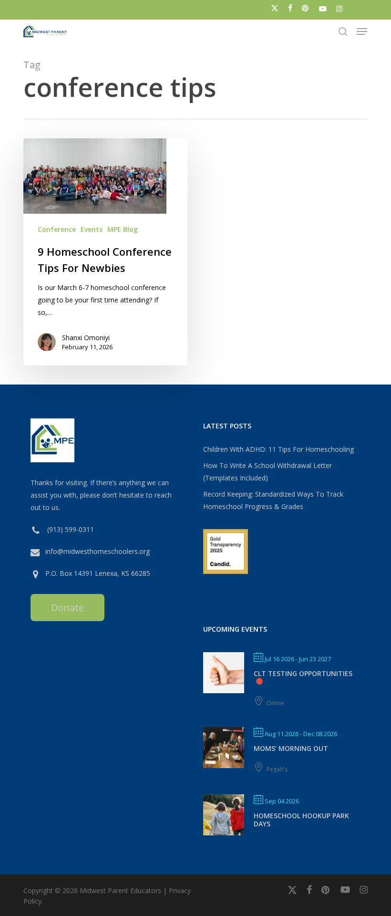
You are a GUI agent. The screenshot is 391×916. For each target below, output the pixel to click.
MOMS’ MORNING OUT (291, 748)
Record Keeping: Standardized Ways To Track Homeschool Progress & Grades (273, 500)
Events (92, 229)
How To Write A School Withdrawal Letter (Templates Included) (267, 471)
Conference (57, 229)
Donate (67, 607)
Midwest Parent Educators (120, 890)
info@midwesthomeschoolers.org (97, 551)
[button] (362, 31)
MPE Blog (122, 229)
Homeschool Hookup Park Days (301, 819)
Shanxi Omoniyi (86, 337)
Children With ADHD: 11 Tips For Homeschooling (278, 449)
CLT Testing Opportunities (303, 673)
